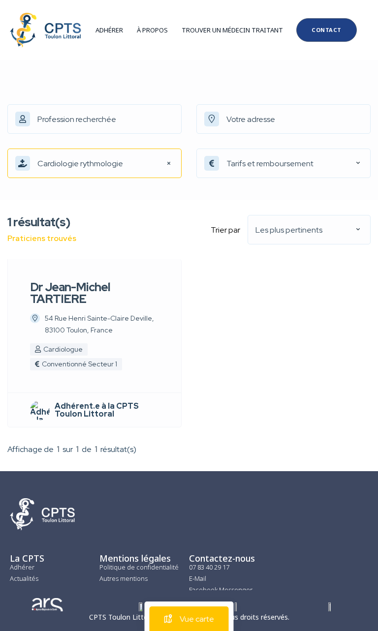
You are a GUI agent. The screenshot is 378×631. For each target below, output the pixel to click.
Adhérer (109, 30)
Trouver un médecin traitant (232, 30)
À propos (152, 30)
